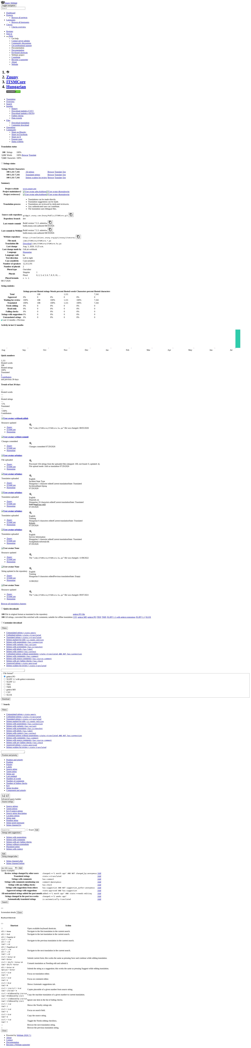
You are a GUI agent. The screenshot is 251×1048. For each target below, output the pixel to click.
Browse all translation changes (13, 604)
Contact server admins (21, 41)
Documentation (18, 50)
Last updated (11, 776)
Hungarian (16, 86)
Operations (10, 127)
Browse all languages (20, 22)
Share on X (16, 137)
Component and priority (16, 790)
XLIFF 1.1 (140, 617)
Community (11, 130)
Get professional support (22, 45)
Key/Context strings (14, 811)
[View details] (30, 426)
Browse (25, 155)
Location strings (12, 816)
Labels (9, 767)
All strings (30, 172)
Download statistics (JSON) (23, 113)
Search (9, 104)
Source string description (16, 813)
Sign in (9, 34)
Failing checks (17, 116)
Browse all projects (19, 17)
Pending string (12, 820)
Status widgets (17, 141)
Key (8, 786)
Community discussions (21, 43)
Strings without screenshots (17, 844)
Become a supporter (20, 60)
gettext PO (92, 617)
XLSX (148, 617)
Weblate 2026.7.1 (24, 1035)
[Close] (2, 908)
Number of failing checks (16, 783)
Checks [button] (9, 25)
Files (8, 120)
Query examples (8, 870)
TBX (99, 617)
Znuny (12, 77)
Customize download (20, 125)
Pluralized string (13, 847)
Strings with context (14, 849)
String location (12, 788)
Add (36, 830)
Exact (31, 830)
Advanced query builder (11, 799)
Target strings (11, 809)
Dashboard (10, 13)
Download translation (20, 123)
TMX (104, 617)
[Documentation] (2, 163)
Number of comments (15, 781)
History (15, 109)
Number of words (13, 778)
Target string (11, 771)
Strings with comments (15, 839)
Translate (32, 155)
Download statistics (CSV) (23, 111)
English (32, 479)
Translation (10, 99)
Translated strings (33, 175)
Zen (64, 172)
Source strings (12, 806)
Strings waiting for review (36, 177)
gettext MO (82, 617)
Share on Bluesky (19, 132)
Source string (11, 769)
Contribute (16, 57)
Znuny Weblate (11, 3)
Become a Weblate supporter (18, 1045)
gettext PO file (79, 614)
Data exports (17, 118)
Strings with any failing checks (19, 842)
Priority (9, 764)
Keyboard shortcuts (20, 52)
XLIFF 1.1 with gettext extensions (121, 617)
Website (15, 64)
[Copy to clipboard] (71, 215)
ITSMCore (15, 81)
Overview (10, 101)
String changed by (13, 825)
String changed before (15, 863)
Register (9, 31)
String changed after (14, 861)
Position (9, 762)
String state (10, 818)
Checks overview (19, 27)
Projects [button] (9, 15)
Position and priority (14, 760)
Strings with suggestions (16, 837)
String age (10, 774)
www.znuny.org (29, 189)
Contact (9, 1040)
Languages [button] (10, 20)
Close (19, 912)
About (14, 62)
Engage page (17, 139)
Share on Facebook (19, 134)
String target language (15, 823)
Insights (9, 106)
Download (27, 243)
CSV (75, 617)
